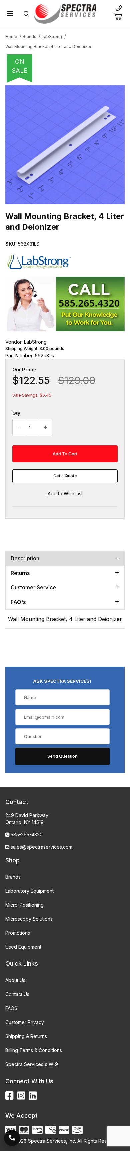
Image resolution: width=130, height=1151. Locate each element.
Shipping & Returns (26, 1036)
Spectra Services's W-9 (31, 1064)
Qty (16, 413)
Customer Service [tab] (33, 587)
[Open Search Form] (26, 14)
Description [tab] (25, 558)
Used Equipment (23, 947)
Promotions (17, 933)
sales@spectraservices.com (41, 847)
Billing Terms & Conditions (33, 1050)
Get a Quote (65, 475)
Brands (13, 877)
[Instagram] (21, 1096)
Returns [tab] (20, 573)
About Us (15, 980)
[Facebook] (9, 1096)
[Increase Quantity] (45, 427)
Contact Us (17, 994)
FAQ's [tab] (18, 602)
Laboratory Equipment (29, 891)
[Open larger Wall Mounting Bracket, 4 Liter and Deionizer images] (65, 144)
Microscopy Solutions (29, 919)
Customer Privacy (24, 1022)
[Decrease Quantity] (19, 427)
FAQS (11, 1008)
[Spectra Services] (65, 13)
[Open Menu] (10, 14)
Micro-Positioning (24, 905)
